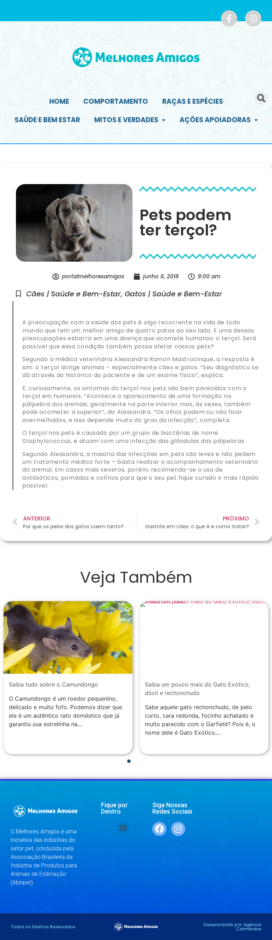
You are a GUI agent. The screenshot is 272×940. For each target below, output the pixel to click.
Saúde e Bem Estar (47, 120)
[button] (123, 827)
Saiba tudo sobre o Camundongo (53, 684)
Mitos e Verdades (126, 120)
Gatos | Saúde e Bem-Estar (173, 294)
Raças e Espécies (192, 101)
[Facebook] (159, 829)
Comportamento (115, 101)
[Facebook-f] (229, 18)
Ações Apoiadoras (215, 120)
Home (59, 101)
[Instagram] (253, 18)
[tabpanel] (68, 678)
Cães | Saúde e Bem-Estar (73, 294)
